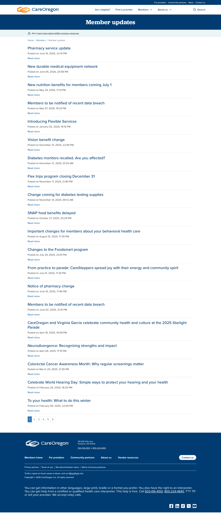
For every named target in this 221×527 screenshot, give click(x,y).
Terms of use (47, 467)
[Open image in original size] (37, 9)
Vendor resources (128, 457)
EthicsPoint (74, 473)
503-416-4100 (84, 448)
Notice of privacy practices (94, 467)
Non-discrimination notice (67, 467)
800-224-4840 (99, 448)
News (191, 2)
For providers (160, 2)
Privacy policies (32, 467)
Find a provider (124, 9)
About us (163, 9)
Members (143, 9)
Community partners (177, 2)
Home (31, 40)
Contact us (200, 2)
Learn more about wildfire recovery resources (58, 33)
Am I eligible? (102, 9)
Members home (34, 457)
